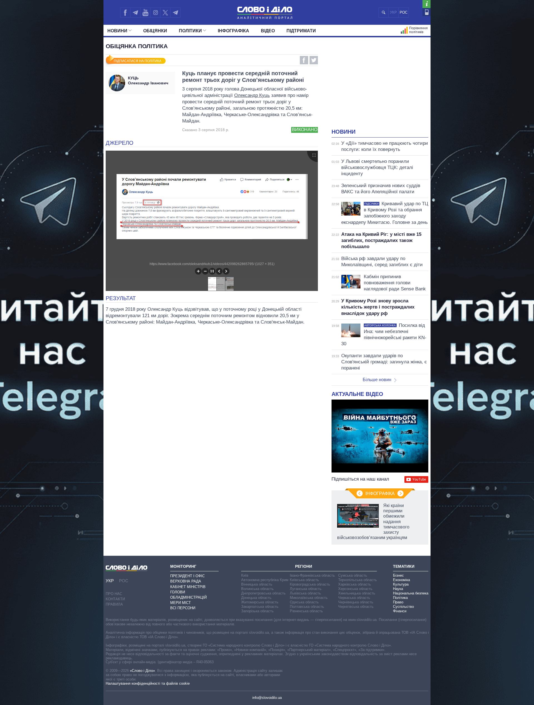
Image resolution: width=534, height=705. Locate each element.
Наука (398, 589)
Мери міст (180, 603)
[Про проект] (426, 4)
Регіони (303, 566)
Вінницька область (256, 584)
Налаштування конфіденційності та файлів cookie (148, 683)
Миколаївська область (309, 598)
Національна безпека (410, 593)
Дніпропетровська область (263, 593)
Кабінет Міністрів (188, 587)
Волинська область (257, 589)
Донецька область (256, 598)
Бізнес (398, 575)
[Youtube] (145, 13)
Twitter (314, 60)
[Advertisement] (380, 86)
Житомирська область (259, 602)
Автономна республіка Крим (264, 580)
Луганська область (306, 589)
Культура (401, 584)
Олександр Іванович (148, 80)
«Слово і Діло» (142, 671)
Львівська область (305, 593)
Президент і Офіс (187, 576)
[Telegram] (135, 13)
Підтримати (301, 30)
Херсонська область (355, 589)
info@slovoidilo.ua (267, 698)
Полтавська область (307, 606)
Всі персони (182, 608)
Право (398, 602)
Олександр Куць (252, 95)
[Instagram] (155, 13)
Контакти (115, 599)
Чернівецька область (355, 602)
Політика (400, 598)
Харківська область (354, 584)
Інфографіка (233, 30)
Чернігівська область (356, 606)
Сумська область (352, 575)
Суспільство (403, 606)
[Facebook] (125, 13)
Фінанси (399, 611)
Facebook (304, 60)
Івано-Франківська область (312, 575)
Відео (268, 30)
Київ (244, 575)
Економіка (401, 580)
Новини (117, 30)
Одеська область (304, 602)
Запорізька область (257, 611)
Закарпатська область (259, 606)
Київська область (304, 580)
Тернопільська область (357, 580)
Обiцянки (155, 30)
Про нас (114, 594)
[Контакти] (426, 12)
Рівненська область (306, 611)
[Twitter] (165, 13)
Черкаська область (354, 598)
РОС (403, 12)
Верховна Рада (185, 581)
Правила (114, 604)
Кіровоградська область (310, 584)
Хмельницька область (356, 593)
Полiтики (190, 30)
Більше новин (377, 379)
